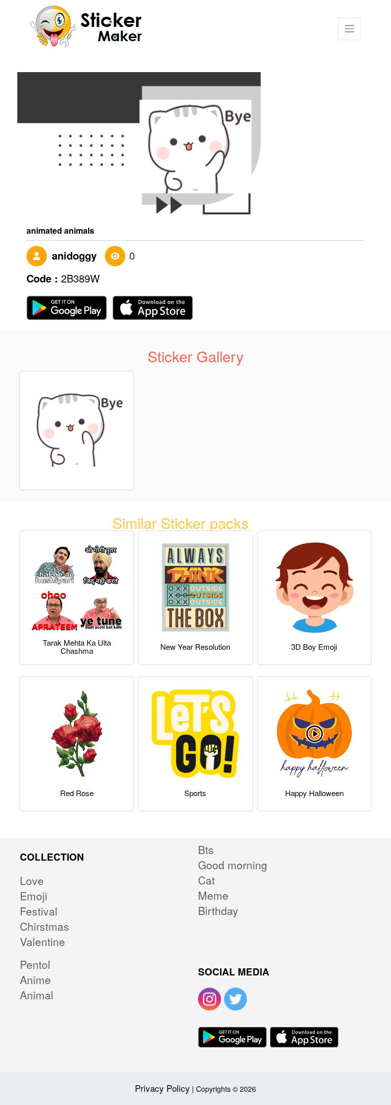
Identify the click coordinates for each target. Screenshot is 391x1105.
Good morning (232, 864)
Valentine (42, 941)
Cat (206, 880)
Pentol (35, 964)
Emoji (33, 895)
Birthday (218, 910)
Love (32, 880)
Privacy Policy (162, 1088)
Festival (39, 911)
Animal (36, 994)
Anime (35, 979)
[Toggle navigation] (349, 28)
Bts (206, 849)
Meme (213, 895)
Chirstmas (44, 926)
